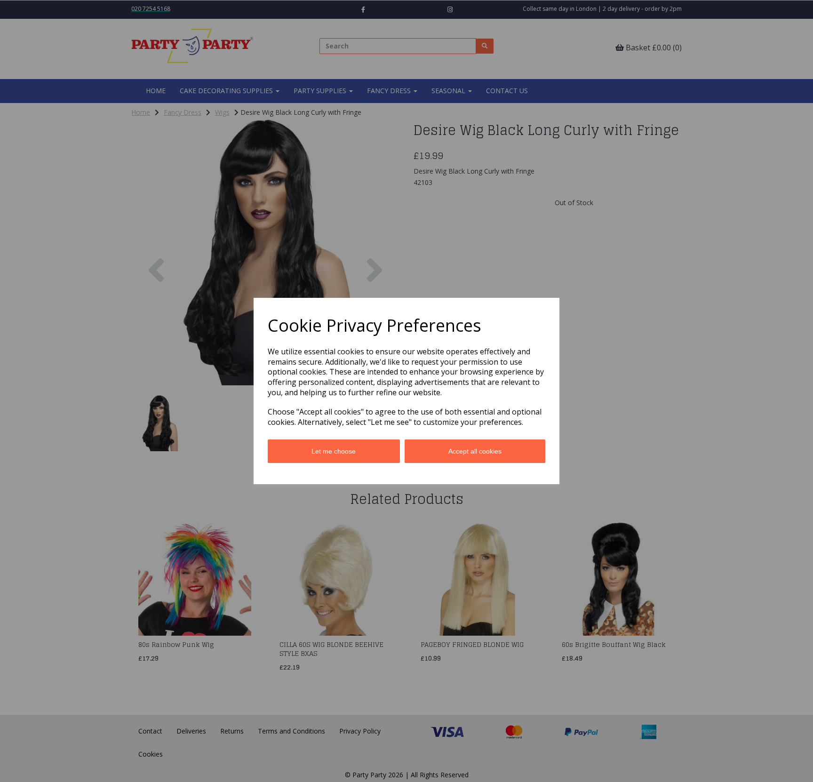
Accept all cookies (475, 451)
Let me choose (333, 451)
